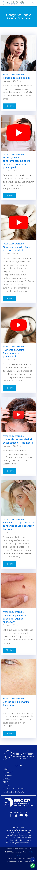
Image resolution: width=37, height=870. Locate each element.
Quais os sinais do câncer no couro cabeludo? (17, 248)
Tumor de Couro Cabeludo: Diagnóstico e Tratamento (18, 441)
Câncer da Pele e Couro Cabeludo (16, 703)
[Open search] (33, 3)
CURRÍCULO (8, 772)
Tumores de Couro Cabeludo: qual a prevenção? (13, 353)
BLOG (5, 782)
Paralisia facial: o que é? (16, 77)
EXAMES (6, 779)
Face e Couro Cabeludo (13, 74)
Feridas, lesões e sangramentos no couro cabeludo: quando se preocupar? (16, 162)
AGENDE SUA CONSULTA (13, 788)
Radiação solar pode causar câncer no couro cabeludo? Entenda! (18, 526)
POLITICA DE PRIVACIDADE (14, 792)
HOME (5, 769)
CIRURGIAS (7, 775)
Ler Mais (9, 106)
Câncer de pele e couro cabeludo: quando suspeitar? (16, 618)
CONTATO (7, 785)
